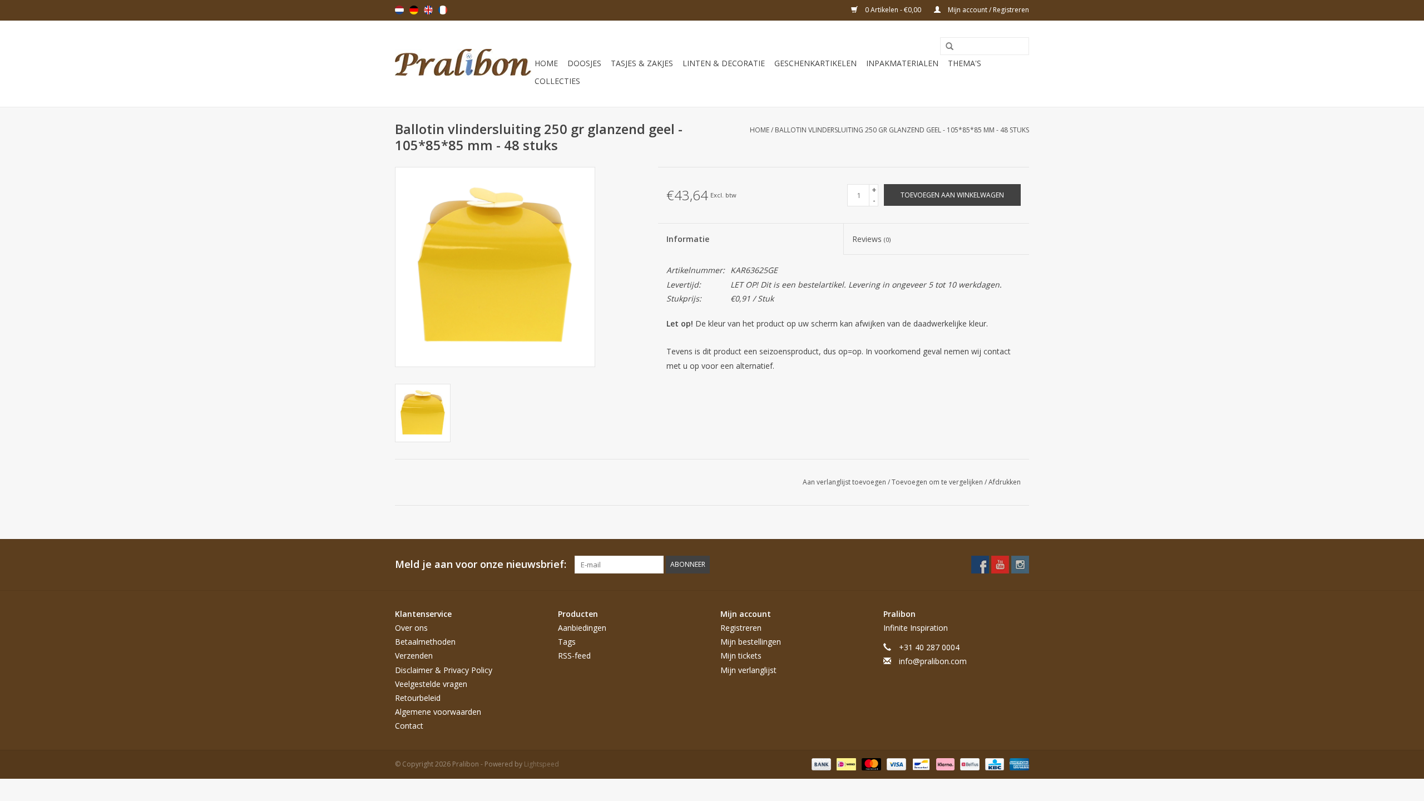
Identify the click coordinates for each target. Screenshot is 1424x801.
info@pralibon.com (933, 661)
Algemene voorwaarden (438, 711)
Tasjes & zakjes (642, 63)
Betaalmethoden (425, 641)
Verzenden (414, 655)
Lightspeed (541, 764)
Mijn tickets (741, 655)
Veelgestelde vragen (431, 684)
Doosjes (584, 63)
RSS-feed (574, 655)
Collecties (557, 81)
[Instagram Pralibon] (1020, 564)
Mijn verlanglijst (748, 670)
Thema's (964, 63)
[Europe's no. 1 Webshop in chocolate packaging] (463, 63)
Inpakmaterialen (902, 63)
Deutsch (413, 10)
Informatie (687, 239)
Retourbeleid (418, 698)
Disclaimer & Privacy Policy (443, 670)
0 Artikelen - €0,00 (893, 9)
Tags (567, 641)
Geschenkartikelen (815, 63)
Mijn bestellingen (750, 641)
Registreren (741, 627)
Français (442, 10)
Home (546, 63)
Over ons (411, 627)
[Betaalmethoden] (820, 763)
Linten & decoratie (724, 63)
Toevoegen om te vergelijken (938, 482)
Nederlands (399, 10)
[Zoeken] (945, 46)
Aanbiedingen (582, 627)
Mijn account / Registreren (987, 9)
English (428, 10)
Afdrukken (1004, 482)
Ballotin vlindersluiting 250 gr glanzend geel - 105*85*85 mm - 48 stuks (902, 130)
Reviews (871, 239)
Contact (409, 725)
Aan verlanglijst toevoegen (845, 482)
